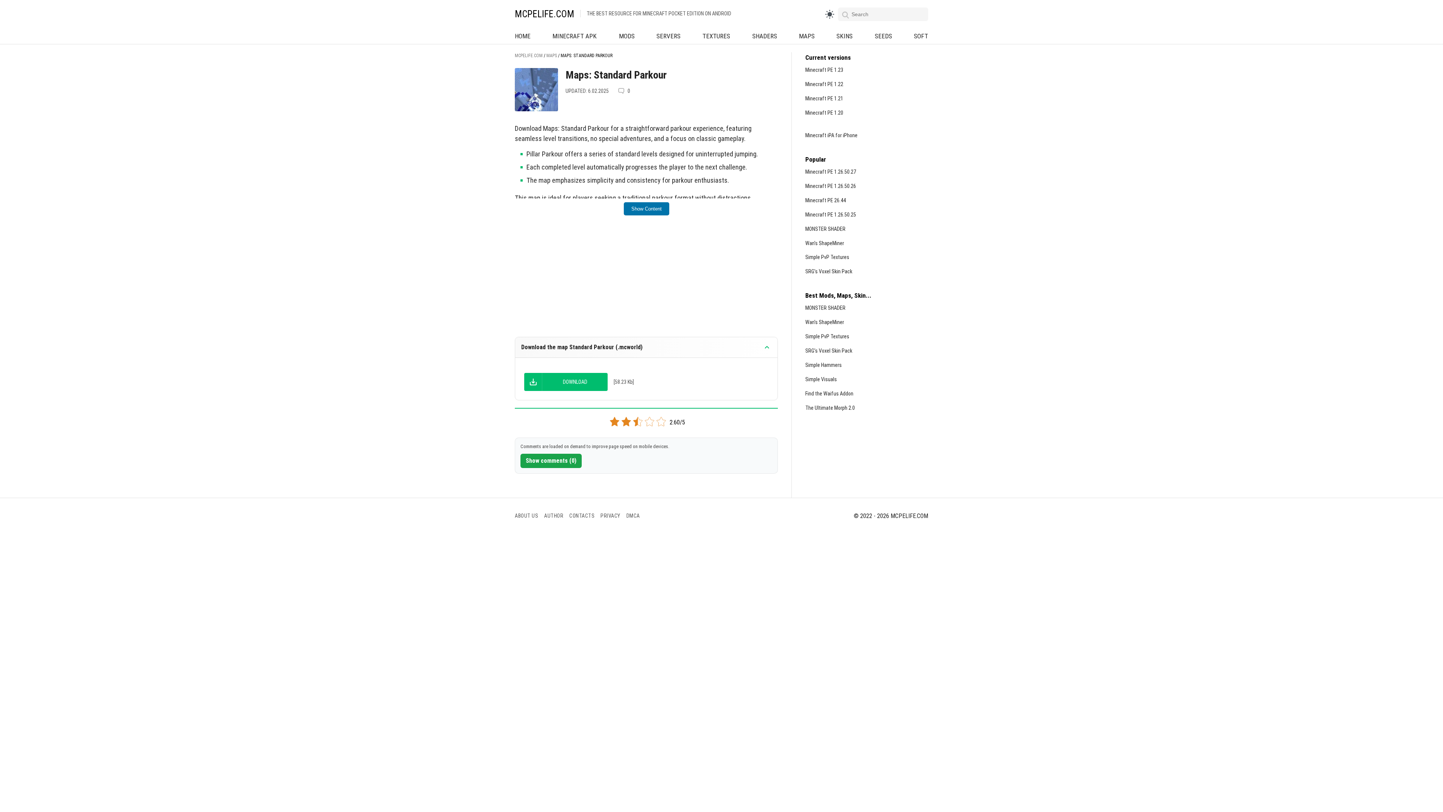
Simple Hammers (823, 365)
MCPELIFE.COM (544, 14)
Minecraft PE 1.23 (824, 70)
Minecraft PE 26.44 (825, 200)
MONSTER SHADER (825, 229)
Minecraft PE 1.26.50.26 (830, 186)
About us (526, 516)
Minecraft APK (574, 36)
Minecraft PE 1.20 (824, 113)
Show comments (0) (551, 460)
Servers (668, 36)
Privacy (610, 516)
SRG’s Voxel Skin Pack (828, 271)
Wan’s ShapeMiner (824, 243)
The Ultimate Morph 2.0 (830, 408)
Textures (716, 36)
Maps (807, 36)
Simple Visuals (821, 379)
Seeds (883, 36)
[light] (829, 14)
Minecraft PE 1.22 (824, 84)
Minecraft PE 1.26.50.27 (830, 172)
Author (553, 516)
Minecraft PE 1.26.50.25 (830, 215)
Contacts (581, 516)
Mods (627, 36)
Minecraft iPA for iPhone (831, 135)
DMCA (633, 516)
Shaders (764, 36)
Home (523, 36)
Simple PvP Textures (827, 257)
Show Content (646, 209)
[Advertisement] (646, 281)
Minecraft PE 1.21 (824, 98)
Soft (921, 36)
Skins (844, 36)
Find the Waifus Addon (829, 394)
